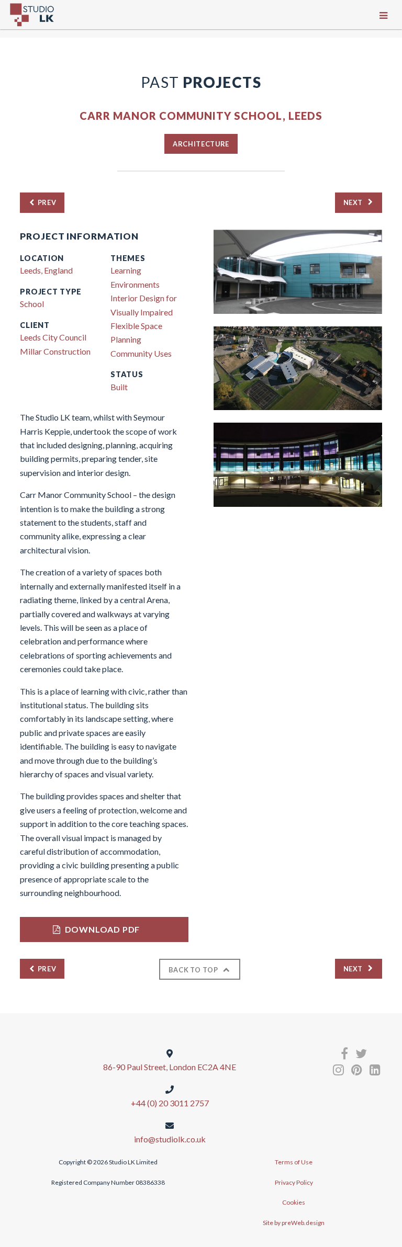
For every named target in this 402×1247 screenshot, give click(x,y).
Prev (47, 202)
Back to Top (193, 970)
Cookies (293, 1202)
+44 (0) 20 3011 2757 (170, 1103)
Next (353, 202)
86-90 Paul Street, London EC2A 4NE (169, 1067)
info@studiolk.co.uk (170, 1139)
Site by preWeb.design (294, 1223)
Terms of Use (293, 1162)
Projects (201, 82)
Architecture (201, 144)
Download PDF (102, 929)
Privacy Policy (294, 1182)
